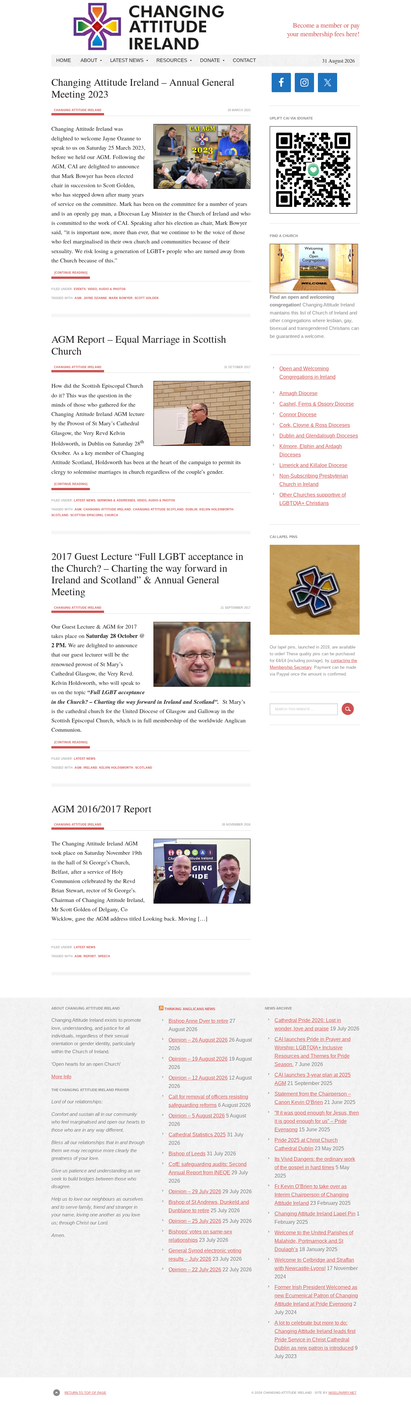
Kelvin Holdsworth (216, 509)
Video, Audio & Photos (107, 289)
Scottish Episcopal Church (94, 515)
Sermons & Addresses (116, 500)
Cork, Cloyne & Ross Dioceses (314, 425)
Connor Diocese (298, 414)
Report (89, 956)
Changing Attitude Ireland (107, 21)
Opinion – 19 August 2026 (198, 1059)
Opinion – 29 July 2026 (195, 1191)
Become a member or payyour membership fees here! (323, 29)
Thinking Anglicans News (189, 1009)
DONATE (207, 61)
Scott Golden (147, 298)
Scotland (59, 515)
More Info (61, 1076)
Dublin (191, 509)
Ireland (90, 767)
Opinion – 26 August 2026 (198, 1040)
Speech (104, 956)
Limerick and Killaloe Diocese (313, 465)
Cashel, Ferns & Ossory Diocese (316, 404)
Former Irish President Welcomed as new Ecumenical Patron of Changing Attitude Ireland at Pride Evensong (316, 1296)
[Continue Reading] (70, 272)
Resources (169, 61)
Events (80, 289)
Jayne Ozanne (95, 298)
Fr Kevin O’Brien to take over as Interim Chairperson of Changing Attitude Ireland (312, 1195)
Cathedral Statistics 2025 (197, 1134)
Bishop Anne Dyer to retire (198, 1021)
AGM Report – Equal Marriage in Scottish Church (138, 345)
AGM (78, 298)
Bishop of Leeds (187, 1153)
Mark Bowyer (121, 298)
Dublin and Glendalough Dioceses (318, 435)
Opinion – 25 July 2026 (195, 1221)
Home (63, 60)
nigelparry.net (342, 1392)
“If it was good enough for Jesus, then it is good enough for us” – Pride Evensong (317, 1121)
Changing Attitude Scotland (158, 509)
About (86, 61)
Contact (244, 60)
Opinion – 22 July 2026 (195, 1269)
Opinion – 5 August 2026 (197, 1115)
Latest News (124, 61)
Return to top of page (85, 1392)
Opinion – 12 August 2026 (198, 1078)
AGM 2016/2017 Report (101, 808)
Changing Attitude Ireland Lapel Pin (315, 1213)
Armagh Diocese (298, 393)
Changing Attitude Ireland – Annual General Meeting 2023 (142, 88)
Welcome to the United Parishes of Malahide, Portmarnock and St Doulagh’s (314, 1241)
